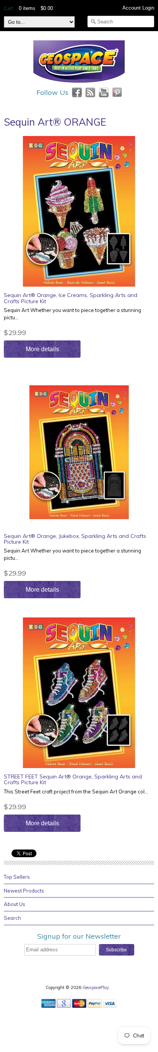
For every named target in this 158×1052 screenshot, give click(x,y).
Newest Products (24, 891)
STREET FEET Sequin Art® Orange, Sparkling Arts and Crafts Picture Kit (73, 779)
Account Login (138, 8)
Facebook (77, 92)
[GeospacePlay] (79, 84)
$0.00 (47, 8)
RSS (90, 92)
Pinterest (117, 92)
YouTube (104, 92)
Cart (8, 8)
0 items (27, 8)
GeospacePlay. (96, 987)
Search (12, 918)
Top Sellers (17, 877)
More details (42, 349)
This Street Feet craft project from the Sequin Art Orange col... (76, 791)
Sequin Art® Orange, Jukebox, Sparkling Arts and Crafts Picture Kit (75, 539)
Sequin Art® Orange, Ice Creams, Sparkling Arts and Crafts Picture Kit (70, 298)
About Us (14, 904)
